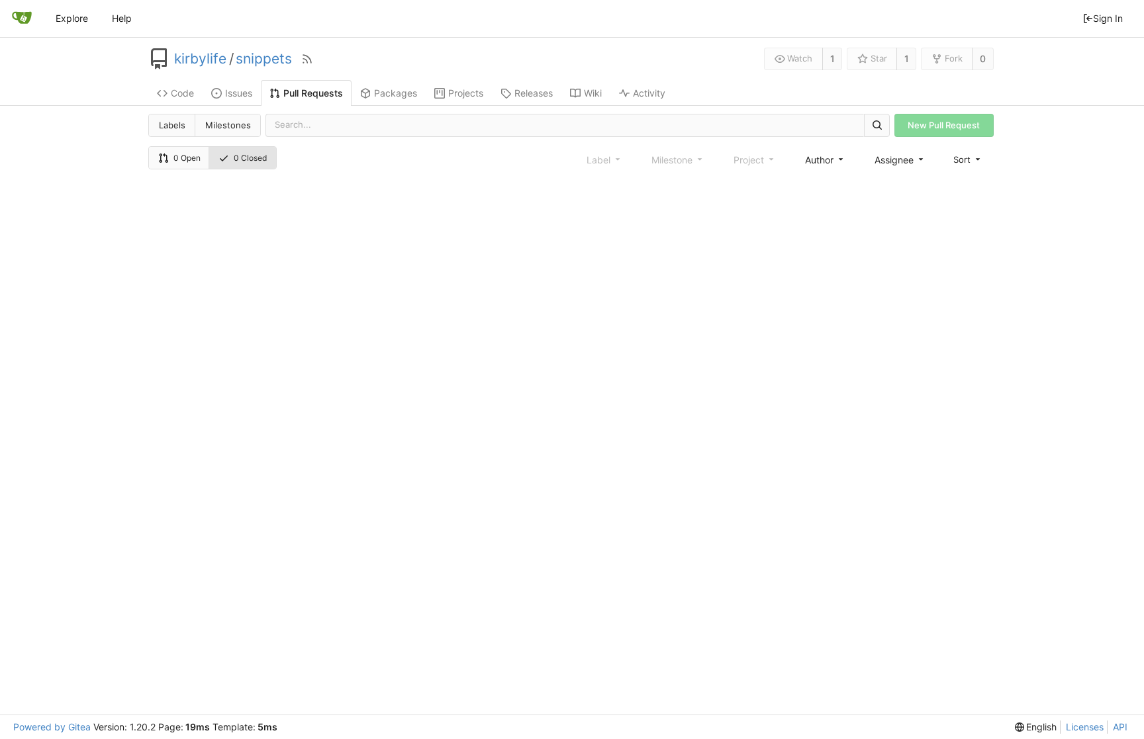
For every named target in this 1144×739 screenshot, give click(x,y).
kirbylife (200, 58)
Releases (533, 93)
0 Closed (250, 158)
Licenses (1085, 726)
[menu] (967, 159)
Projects (465, 93)
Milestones (228, 125)
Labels (172, 125)
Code (182, 93)
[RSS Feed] (307, 59)
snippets (264, 58)
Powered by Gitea (52, 726)
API (1120, 726)
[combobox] (825, 159)
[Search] (876, 125)
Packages (395, 93)
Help (122, 18)
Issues (238, 93)
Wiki (593, 93)
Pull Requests (313, 93)
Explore (72, 18)
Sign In (1108, 18)
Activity (649, 93)
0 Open (187, 158)
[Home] (22, 18)
